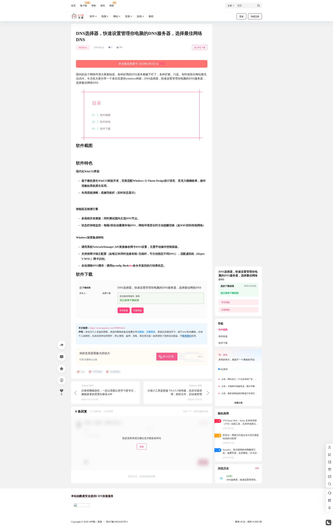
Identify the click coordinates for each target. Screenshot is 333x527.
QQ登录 (224, 369)
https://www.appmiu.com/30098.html (107, 328)
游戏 (139, 16)
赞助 (111, 4)
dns (131, 265)
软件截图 (105, 114)
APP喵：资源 (95, 521)
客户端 (83, 4)
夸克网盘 (123, 310)
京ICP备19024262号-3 (117, 521)
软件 (92, 16)
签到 (102, 5)
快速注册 (255, 16)
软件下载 (105, 128)
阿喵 (162, 63)
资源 (127, 16)
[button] (328, 522)
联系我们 (186, 336)
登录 (241, 16)
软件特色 (105, 121)
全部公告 (238, 403)
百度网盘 (137, 310)
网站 (115, 16)
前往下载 (201, 47)
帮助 (93, 5)
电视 (103, 16)
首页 (73, 5)
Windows (83, 47)
